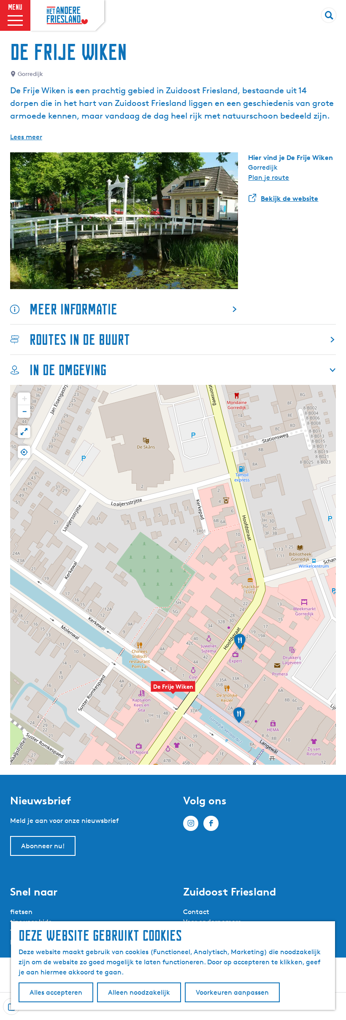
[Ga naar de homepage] (67, 15)
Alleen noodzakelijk (139, 992)
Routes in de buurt (80, 339)
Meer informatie (73, 309)
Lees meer (26, 137)
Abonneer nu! (43, 846)
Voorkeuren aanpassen (232, 992)
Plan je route (268, 177)
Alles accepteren (56, 992)
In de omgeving (68, 370)
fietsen (21, 912)
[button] (173, 691)
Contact (196, 912)
